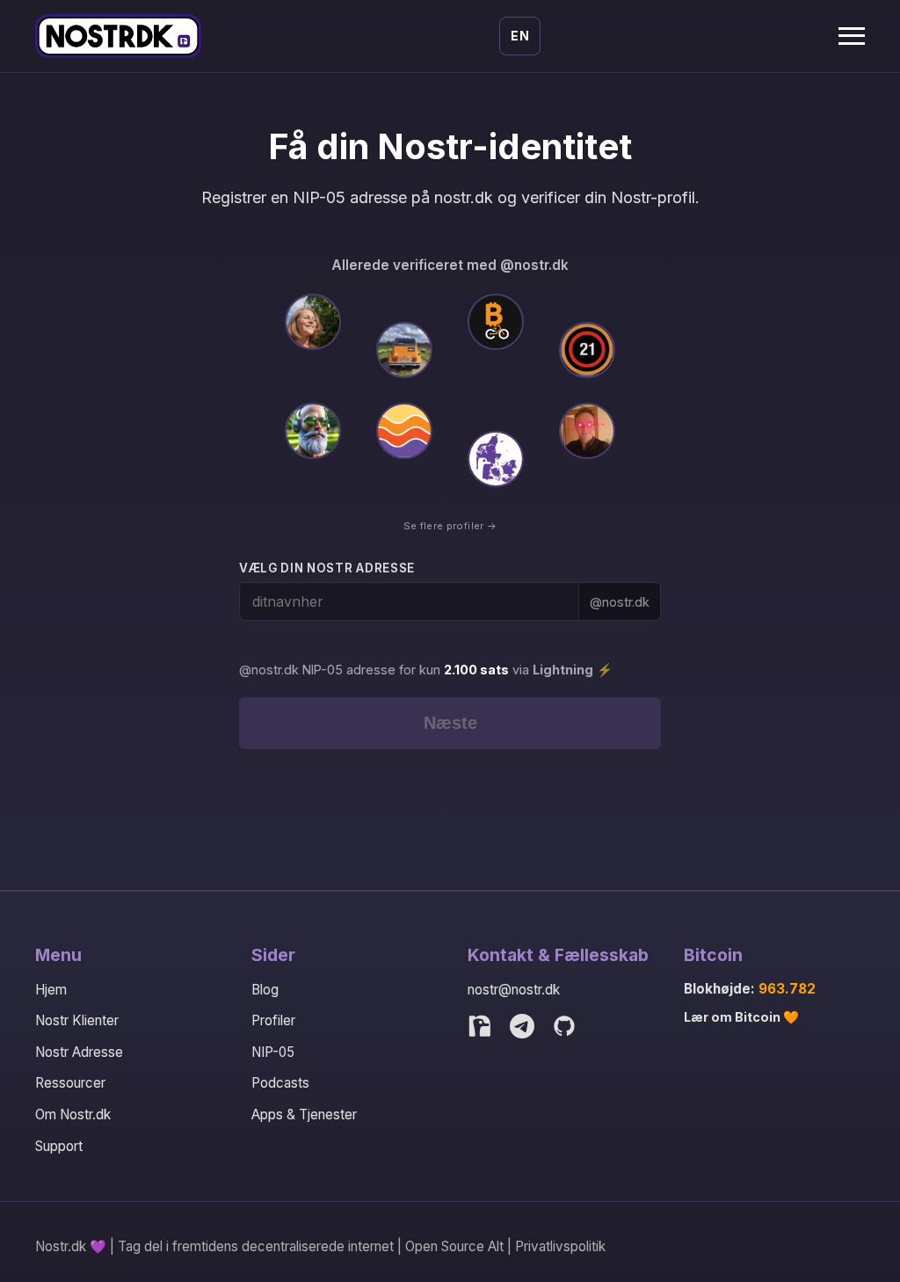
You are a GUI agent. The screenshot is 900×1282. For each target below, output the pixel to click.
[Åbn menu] (851, 36)
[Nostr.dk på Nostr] (480, 1026)
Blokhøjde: (750, 988)
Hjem (51, 989)
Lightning (563, 669)
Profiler (273, 1020)
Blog (265, 989)
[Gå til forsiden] (118, 36)
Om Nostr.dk (73, 1114)
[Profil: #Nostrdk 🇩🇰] (495, 459)
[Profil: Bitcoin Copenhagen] (495, 322)
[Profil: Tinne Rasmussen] (313, 322)
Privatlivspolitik (560, 1246)
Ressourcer (70, 1082)
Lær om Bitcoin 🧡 (741, 1016)
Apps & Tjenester (304, 1114)
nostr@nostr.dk (514, 989)
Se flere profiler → (450, 526)
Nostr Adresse (79, 1052)
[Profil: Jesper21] (404, 350)
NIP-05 (272, 1052)
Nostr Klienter (77, 1020)
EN (520, 35)
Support (59, 1146)
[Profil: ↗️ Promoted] (313, 431)
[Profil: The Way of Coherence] (404, 431)
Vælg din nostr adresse (327, 568)
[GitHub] (564, 1026)
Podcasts (280, 1082)
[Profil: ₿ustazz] (587, 431)
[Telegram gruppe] (522, 1026)
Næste (450, 722)
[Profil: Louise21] (587, 350)
